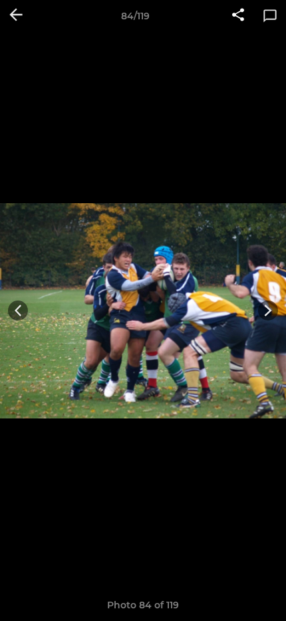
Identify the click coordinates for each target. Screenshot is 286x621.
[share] (238, 16)
